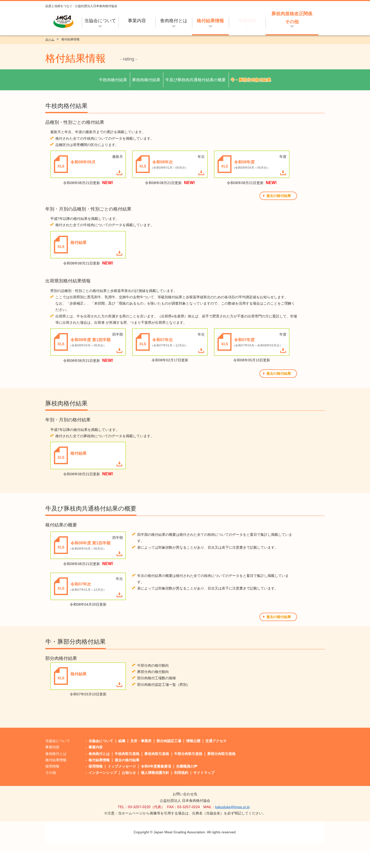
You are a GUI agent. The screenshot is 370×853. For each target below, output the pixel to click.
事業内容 (137, 20)
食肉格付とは (173, 20)
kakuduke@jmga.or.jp (232, 807)
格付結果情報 (210, 20)
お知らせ (129, 773)
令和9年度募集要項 (156, 766)
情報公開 (193, 741)
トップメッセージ (122, 766)
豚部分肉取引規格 (221, 754)
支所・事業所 (141, 741)
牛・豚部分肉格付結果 (251, 80)
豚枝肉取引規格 (156, 754)
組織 (121, 741)
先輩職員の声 (186, 766)
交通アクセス (216, 741)
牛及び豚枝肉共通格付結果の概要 (195, 80)
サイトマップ (203, 773)
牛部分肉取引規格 (188, 754)
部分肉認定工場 (169, 741)
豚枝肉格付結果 (146, 80)
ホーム (49, 39)
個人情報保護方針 (155, 773)
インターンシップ (103, 773)
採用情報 (247, 20)
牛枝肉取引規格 (127, 754)
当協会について (100, 20)
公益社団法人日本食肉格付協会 (63, 21)
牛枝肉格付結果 (113, 80)
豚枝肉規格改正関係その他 (292, 17)
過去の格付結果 (278, 196)
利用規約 (181, 773)
